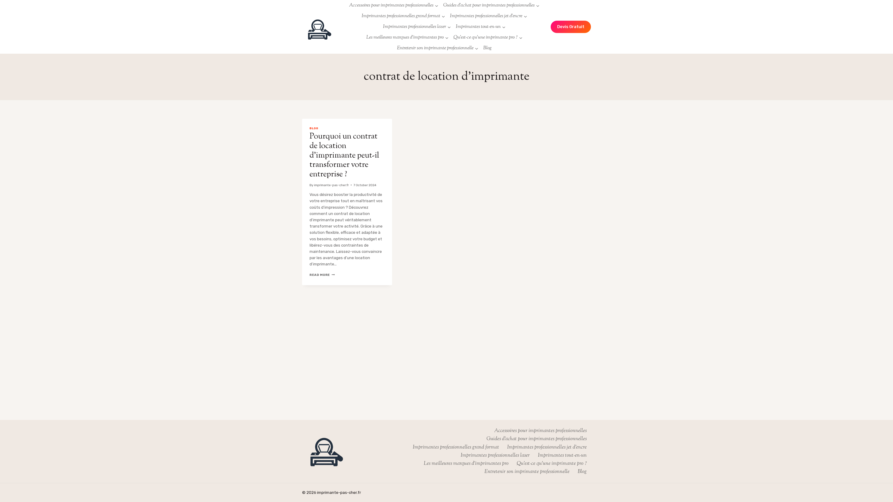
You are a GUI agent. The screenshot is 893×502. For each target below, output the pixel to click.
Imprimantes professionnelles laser (495, 455)
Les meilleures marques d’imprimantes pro (466, 463)
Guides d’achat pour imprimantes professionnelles (536, 439)
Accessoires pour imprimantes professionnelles (540, 431)
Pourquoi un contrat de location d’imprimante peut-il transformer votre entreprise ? (344, 155)
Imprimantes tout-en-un (562, 455)
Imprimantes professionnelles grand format (456, 447)
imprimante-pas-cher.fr (331, 185)
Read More (322, 275)
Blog (487, 48)
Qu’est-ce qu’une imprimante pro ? (552, 463)
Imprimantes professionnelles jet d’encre (547, 447)
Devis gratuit (570, 26)
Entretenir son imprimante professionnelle (527, 472)
